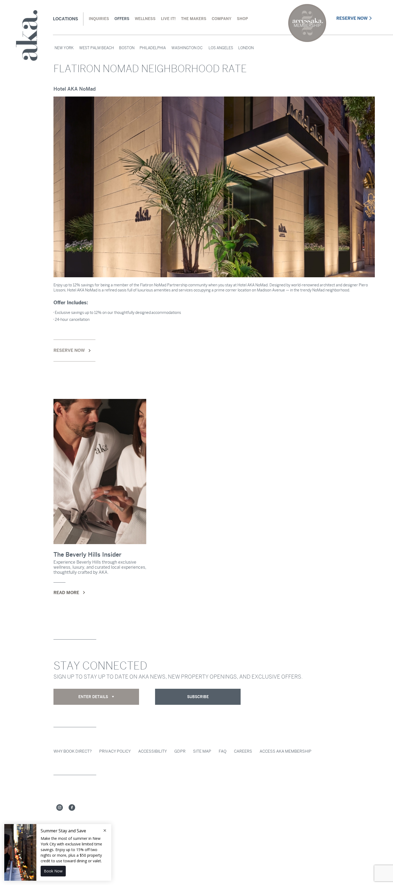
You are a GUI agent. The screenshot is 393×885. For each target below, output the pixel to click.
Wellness (145, 18)
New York (64, 48)
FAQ (222, 751)
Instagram (59, 807)
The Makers (193, 18)
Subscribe (198, 697)
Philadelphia (153, 48)
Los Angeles (221, 48)
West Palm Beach (96, 48)
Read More (66, 592)
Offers (121, 18)
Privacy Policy (115, 751)
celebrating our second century (307, 23)
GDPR (180, 751)
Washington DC (187, 48)
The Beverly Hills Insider (87, 554)
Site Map (202, 751)
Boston (126, 48)
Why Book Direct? (72, 751)
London (246, 48)
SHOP (242, 18)
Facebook (71, 807)
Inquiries (99, 18)
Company (222, 18)
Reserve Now (352, 18)
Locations (65, 19)
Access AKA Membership (285, 751)
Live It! (168, 18)
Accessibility (152, 751)
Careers (243, 751)
